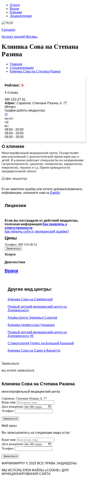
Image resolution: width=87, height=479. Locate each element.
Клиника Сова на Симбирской (30, 299)
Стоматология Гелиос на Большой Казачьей (41, 343)
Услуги (15, 5)
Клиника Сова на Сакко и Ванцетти (34, 350)
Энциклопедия (21, 16)
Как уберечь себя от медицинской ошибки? (37, 231)
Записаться (13, 248)
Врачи (14, 8)
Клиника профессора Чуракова (31, 325)
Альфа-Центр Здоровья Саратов (32, 317)
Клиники (16, 12)
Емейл (55, 192)
